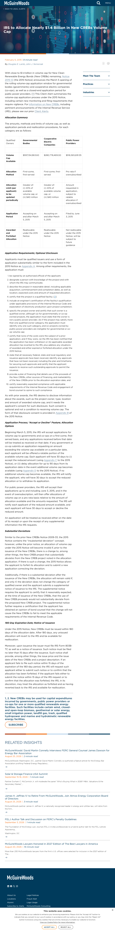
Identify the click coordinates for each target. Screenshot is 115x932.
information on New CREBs (44, 104)
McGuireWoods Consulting (38, 906)
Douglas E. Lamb (16, 64)
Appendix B (62, 413)
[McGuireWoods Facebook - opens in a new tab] (11, 886)
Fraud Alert (32, 899)
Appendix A (28, 266)
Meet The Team (91, 75)
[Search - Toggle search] (98, 3)
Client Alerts (41, 111)
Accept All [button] (49, 927)
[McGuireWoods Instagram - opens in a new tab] (17, 886)
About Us (11, 895)
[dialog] (57, 920)
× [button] (112, 910)
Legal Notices (33, 895)
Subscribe (16, 724)
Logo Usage (32, 902)
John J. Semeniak (34, 64)
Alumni (10, 902)
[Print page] (108, 63)
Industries (88, 92)
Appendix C (50, 460)
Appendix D (29, 470)
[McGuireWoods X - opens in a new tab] (14, 886)
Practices (88, 84)
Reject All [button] (66, 927)
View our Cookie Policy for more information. (57, 922)
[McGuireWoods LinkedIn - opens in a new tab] (8, 886)
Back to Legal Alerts (15, 9)
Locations (11, 899)
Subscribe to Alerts (15, 906)
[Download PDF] (103, 63)
